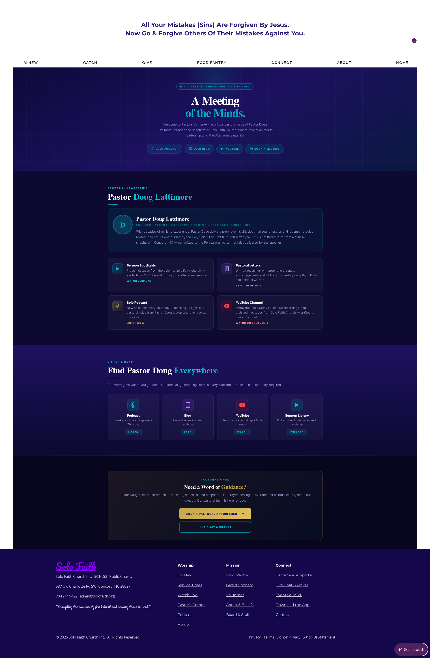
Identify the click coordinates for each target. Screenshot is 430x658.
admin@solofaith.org (97, 596)
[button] (414, 40)
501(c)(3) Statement (319, 637)
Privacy (255, 637)
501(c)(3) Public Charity (113, 576)
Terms (268, 637)
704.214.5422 (66, 596)
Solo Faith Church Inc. (74, 576)
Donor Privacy (288, 637)
